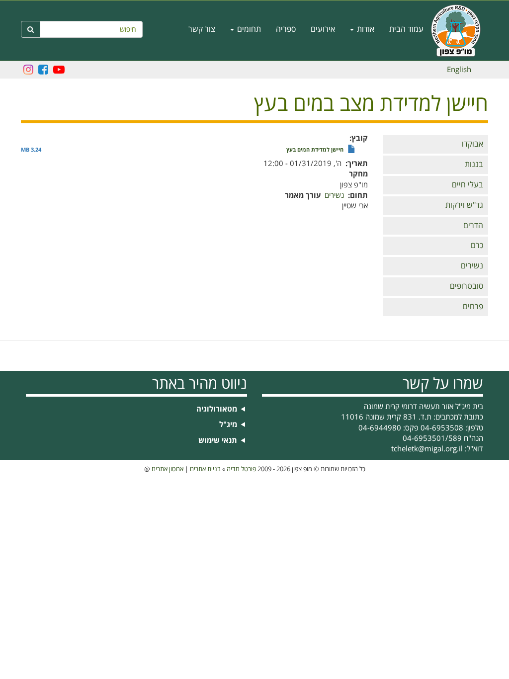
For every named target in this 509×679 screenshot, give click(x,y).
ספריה (286, 29)
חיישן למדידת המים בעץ (314, 150)
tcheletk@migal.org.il (427, 448)
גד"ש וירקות (464, 205)
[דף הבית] (459, 30)
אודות (364, 29)
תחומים (248, 29)
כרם (477, 246)
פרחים (473, 307)
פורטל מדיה (241, 469)
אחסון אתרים (167, 469)
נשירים (472, 266)
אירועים (323, 29)
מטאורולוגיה (216, 409)
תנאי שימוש (217, 440)
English (459, 69)
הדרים (473, 226)
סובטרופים (466, 286)
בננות (474, 165)
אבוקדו (472, 144)
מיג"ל (228, 424)
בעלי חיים (467, 185)
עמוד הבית (406, 29)
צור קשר (201, 29)
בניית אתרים (205, 469)
